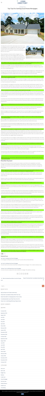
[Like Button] (2, 254)
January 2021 (3, 330)
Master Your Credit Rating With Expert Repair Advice (11, 301)
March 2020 (3, 351)
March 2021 (3, 325)
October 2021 (3, 310)
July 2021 (2, 317)
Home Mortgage (4, 379)
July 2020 (2, 342)
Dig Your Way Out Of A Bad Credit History (9, 292)
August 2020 (3, 340)
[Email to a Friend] (23, 274)
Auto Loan (3, 368)
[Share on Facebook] (19, 274)
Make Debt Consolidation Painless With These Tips (10, 294)
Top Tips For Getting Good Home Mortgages (9, 258)
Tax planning (3, 387)
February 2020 (3, 353)
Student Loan (3, 385)
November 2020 (4, 334)
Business (2, 374)
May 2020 (3, 347)
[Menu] (1, 2)
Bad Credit (3, 370)
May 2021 (3, 321)
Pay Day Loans (3, 381)
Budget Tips (3, 372)
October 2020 (3, 336)
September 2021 (4, 313)
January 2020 (3, 355)
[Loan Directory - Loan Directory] (22, 2)
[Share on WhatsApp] (17, 274)
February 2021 (3, 328)
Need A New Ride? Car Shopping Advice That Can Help (11, 296)
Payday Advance (4, 383)
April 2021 (3, 323)
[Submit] (43, 286)
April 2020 (3, 349)
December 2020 (4, 332)
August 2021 (3, 315)
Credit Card (3, 377)
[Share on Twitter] (21, 274)
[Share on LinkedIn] (27, 274)
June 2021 (3, 319)
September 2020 (4, 338)
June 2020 (3, 345)
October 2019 (3, 362)
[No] (43, 393)
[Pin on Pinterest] (25, 274)
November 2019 (4, 359)
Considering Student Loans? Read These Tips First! (10, 298)
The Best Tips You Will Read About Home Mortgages (11, 268)
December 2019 (4, 357)
